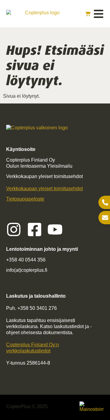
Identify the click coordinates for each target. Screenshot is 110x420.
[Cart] (87, 13)
